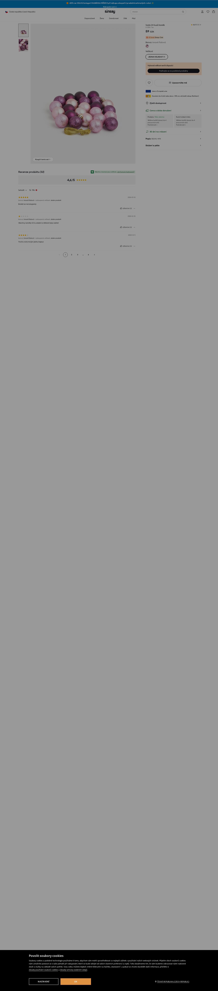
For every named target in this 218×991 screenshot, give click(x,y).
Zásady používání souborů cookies (43, 970)
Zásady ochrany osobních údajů (73, 970)
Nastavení (43, 981)
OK (75, 981)
